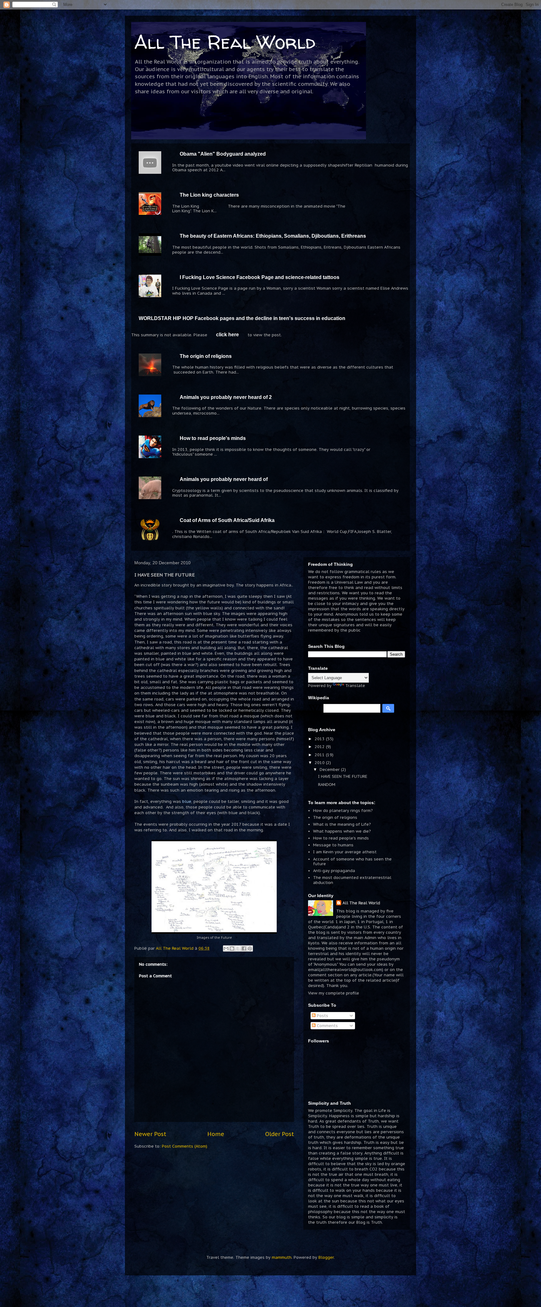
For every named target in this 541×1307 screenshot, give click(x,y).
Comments (327, 1025)
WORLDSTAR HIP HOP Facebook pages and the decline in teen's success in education (242, 318)
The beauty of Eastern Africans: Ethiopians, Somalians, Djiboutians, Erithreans (273, 236)
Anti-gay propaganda (334, 870)
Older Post (279, 1134)
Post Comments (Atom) (184, 1146)
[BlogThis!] (232, 948)
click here (227, 334)
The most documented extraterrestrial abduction (352, 880)
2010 (320, 762)
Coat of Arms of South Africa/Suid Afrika (227, 520)
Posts (322, 1015)
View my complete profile (333, 993)
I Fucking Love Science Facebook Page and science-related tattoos (259, 277)
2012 (320, 746)
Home (215, 1134)
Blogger (326, 1257)
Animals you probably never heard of (224, 479)
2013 (320, 738)
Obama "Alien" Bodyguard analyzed (223, 154)
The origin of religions (206, 356)
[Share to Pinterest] (250, 948)
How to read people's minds (213, 438)
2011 (320, 754)
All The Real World (224, 42)
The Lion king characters (209, 195)
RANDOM (326, 784)
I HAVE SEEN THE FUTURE (342, 776)
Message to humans (333, 845)
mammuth (281, 1257)
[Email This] (226, 948)
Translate (355, 685)
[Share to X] (238, 948)
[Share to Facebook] (244, 948)
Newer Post (150, 1134)
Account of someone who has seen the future (352, 861)
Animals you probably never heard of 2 (226, 397)
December (330, 769)
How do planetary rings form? (343, 810)
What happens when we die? (342, 831)
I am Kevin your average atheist (345, 852)
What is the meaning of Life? (342, 824)
